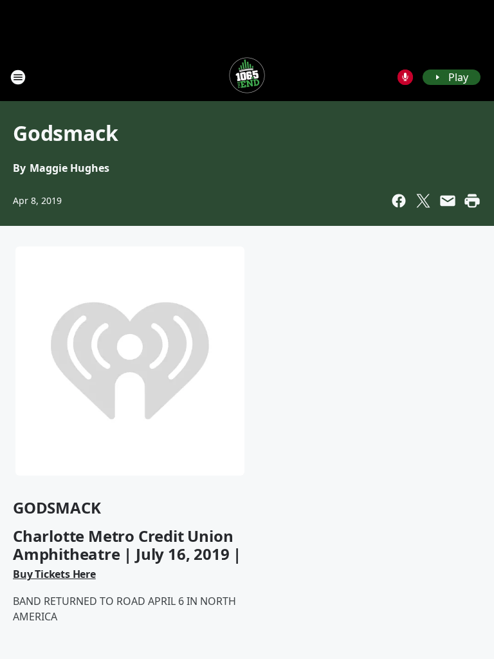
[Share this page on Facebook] (399, 201)
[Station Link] (247, 77)
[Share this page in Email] (448, 201)
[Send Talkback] (405, 77)
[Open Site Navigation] (18, 77)
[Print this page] (472, 201)
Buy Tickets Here (54, 574)
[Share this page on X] (423, 201)
